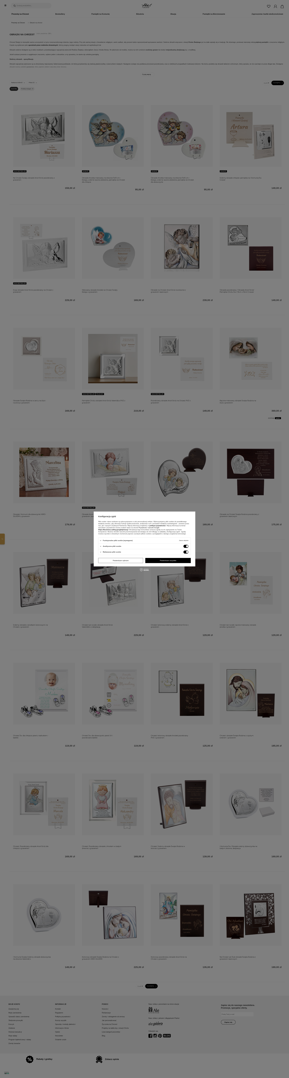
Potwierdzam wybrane (121, 560)
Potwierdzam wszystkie (168, 560)
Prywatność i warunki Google (149, 528)
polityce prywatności (157, 525)
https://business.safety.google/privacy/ (113, 530)
